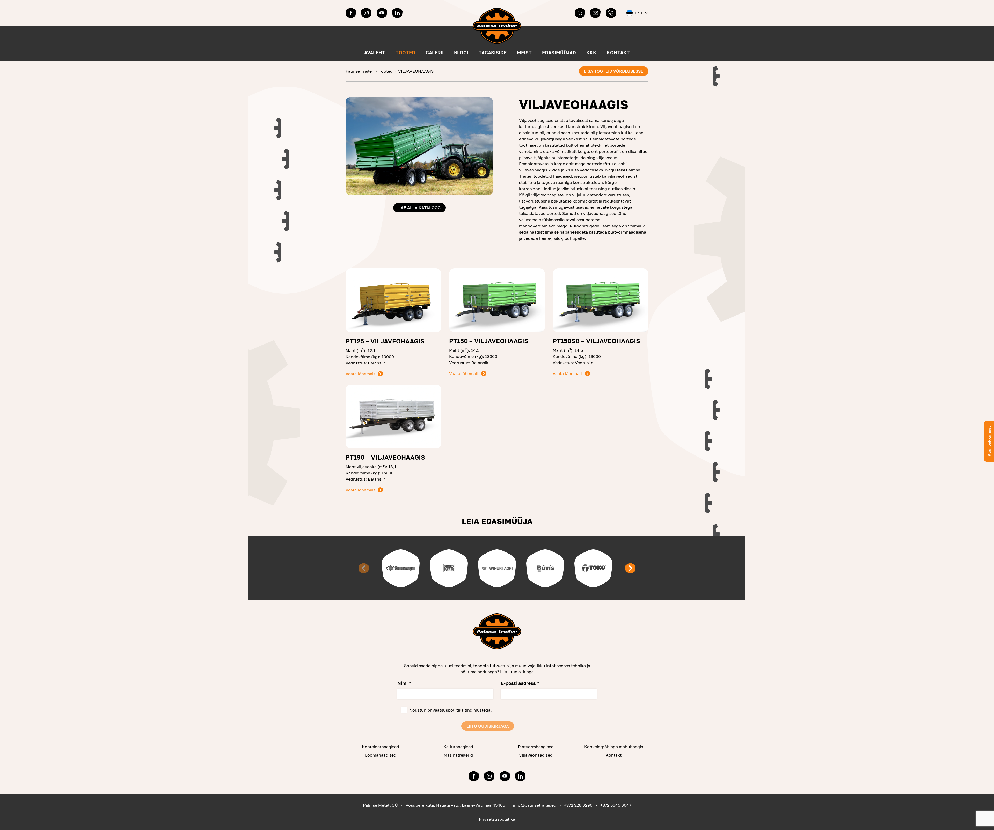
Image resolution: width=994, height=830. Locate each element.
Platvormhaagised (536, 746)
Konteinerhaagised (380, 746)
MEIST (524, 52)
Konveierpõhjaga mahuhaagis (613, 746)
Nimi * (404, 683)
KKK (591, 52)
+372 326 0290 (578, 805)
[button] (637, 13)
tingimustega (478, 710)
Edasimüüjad (559, 52)
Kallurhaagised (458, 746)
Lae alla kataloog (419, 207)
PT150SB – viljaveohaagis (596, 341)
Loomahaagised (380, 755)
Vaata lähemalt (360, 373)
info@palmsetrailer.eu (534, 805)
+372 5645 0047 (615, 805)
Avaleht (374, 52)
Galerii (435, 52)
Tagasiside (493, 52)
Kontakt (618, 52)
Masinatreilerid (458, 755)
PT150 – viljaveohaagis (488, 341)
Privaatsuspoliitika (497, 819)
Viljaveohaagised (536, 755)
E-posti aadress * (520, 683)
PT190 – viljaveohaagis (385, 457)
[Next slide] (630, 568)
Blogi (461, 52)
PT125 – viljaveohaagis (385, 341)
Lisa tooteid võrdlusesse (613, 71)
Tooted (405, 52)
